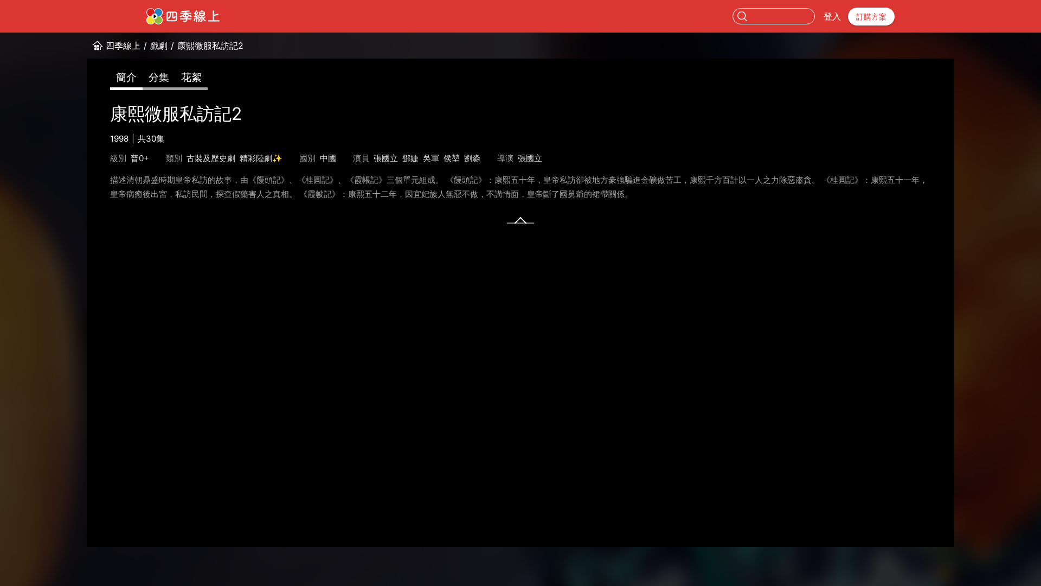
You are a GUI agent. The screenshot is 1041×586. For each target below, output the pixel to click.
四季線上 (123, 45)
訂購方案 (871, 16)
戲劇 (159, 45)
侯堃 (452, 158)
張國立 (386, 158)
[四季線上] (183, 16)
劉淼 (472, 158)
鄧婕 (410, 158)
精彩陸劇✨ (261, 158)
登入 (832, 16)
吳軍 (431, 158)
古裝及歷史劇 (211, 158)
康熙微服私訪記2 (210, 45)
